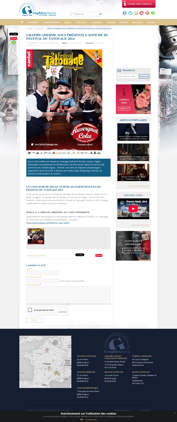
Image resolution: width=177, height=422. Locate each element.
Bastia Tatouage (141, 372)
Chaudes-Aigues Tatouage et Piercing (116, 357)
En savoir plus (91, 419)
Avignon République (87, 388)
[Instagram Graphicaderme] (135, 13)
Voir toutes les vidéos (140, 225)
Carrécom (145, 410)
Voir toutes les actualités (139, 186)
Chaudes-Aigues (76, 43)
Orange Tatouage (114, 372)
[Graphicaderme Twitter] (130, 13)
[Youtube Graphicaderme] (141, 13)
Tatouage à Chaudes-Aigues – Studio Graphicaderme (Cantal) (133, 178)
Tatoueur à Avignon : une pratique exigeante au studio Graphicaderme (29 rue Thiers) (133, 157)
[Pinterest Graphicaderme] (147, 13)
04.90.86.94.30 (82, 381)
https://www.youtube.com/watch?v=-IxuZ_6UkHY (48, 222)
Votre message (33, 284)
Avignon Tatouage (86, 356)
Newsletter (129, 70)
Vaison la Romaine (142, 356)
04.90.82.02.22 (82, 397)
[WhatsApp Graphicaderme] (152, 13)
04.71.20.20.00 (110, 367)
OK (81, 419)
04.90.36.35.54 (138, 365)
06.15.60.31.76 (138, 383)
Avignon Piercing (86, 372)
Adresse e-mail (33, 277)
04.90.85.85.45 (82, 365)
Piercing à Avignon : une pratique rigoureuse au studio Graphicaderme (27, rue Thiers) (133, 137)
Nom (29, 269)
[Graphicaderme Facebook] (124, 13)
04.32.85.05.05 (110, 381)
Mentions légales (122, 410)
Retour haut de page (37, 255)
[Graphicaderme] (37, 9)
